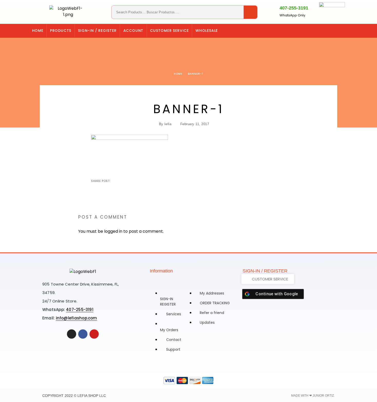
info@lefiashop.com (76, 318)
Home (37, 30)
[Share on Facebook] (115, 181)
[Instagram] (331, 30)
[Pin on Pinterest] (131, 181)
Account (133, 30)
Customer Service (169, 30)
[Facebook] (342, 30)
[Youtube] (94, 334)
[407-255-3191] (270, 11)
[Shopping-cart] (321, 30)
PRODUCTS (60, 30)
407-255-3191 (294, 8)
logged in (113, 231)
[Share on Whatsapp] (139, 181)
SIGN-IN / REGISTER (97, 30)
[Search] (250, 12)
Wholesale (206, 30)
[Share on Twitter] (123, 181)
